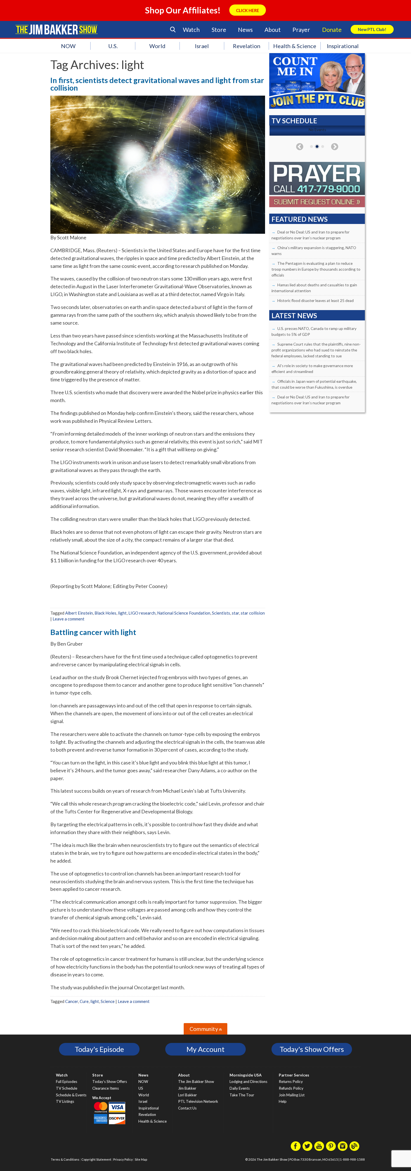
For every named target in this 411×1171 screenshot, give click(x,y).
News (245, 29)
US (140, 1088)
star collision (253, 612)
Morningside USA (246, 1075)
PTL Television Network (198, 1101)
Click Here (247, 10)
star (235, 612)
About (272, 29)
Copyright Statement (96, 1159)
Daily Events (240, 1088)
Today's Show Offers (312, 1049)
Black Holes (105, 612)
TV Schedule (66, 1088)
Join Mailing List (291, 1095)
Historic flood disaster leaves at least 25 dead (315, 300)
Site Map (141, 1159)
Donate (332, 29)
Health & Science (294, 46)
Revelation (246, 46)
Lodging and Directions (248, 1081)
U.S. (113, 46)
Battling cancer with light (93, 632)
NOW (68, 46)
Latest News (294, 315)
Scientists (221, 612)
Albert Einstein (79, 612)
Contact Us (187, 1108)
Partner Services (294, 1075)
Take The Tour (242, 1095)
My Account (205, 1049)
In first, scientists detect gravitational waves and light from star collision (157, 83)
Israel (202, 46)
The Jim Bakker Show (196, 1081)
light (122, 612)
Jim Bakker (56, 29)
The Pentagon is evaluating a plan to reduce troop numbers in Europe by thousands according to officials (315, 269)
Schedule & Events (71, 1095)
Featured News (299, 219)
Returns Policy (291, 1081)
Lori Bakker (187, 1095)
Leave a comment (68, 618)
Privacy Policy (123, 1159)
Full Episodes (66, 1081)
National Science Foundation (183, 612)
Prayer (301, 29)
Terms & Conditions (65, 1159)
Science (108, 1001)
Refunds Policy (291, 1088)
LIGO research (141, 612)
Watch (191, 29)
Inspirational (343, 46)
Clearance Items (105, 1088)
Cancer (71, 1001)
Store (219, 29)
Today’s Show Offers (109, 1081)
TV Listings (65, 1101)
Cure (84, 1001)
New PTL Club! (372, 29)
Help (283, 1101)
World (157, 46)
